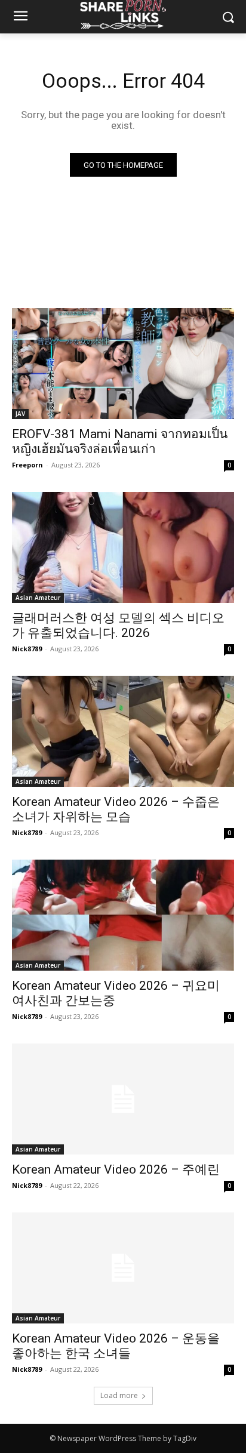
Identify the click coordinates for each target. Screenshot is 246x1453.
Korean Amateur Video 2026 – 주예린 (116, 1169)
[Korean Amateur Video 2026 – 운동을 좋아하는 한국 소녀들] (123, 1267)
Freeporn (27, 464)
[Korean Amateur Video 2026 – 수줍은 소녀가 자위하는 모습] (123, 731)
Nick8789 (27, 648)
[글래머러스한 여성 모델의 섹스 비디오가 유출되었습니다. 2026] (123, 547)
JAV (20, 414)
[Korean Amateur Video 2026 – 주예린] (123, 1099)
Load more (119, 1395)
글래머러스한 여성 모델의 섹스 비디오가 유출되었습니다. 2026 (118, 625)
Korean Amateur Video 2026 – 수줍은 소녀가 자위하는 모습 (116, 809)
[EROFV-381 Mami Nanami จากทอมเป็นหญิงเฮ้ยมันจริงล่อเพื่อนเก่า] (123, 363)
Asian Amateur (38, 597)
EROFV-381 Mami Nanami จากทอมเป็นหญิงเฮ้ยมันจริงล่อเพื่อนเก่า (119, 441)
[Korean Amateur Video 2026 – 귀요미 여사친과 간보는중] (123, 915)
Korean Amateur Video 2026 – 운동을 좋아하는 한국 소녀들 (116, 1345)
